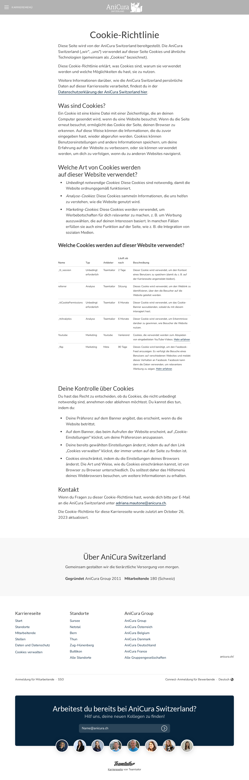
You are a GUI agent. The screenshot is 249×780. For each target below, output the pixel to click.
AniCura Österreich (138, 627)
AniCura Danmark (137, 639)
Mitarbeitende (25, 633)
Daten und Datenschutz (32, 645)
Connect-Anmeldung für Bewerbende (190, 679)
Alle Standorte (80, 657)
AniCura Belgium (136, 633)
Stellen (20, 639)
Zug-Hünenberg (82, 645)
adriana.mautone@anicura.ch (141, 503)
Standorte (22, 627)
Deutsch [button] (226, 679)
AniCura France (135, 651)
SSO (61, 679)
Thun (73, 639)
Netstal (75, 627)
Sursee (75, 621)
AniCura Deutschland (140, 645)
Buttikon (76, 651)
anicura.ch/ (227, 657)
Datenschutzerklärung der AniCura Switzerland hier (102, 92)
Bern (73, 633)
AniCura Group (135, 621)
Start (18, 621)
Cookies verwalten (28, 652)
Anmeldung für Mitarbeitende (34, 679)
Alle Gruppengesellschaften (145, 657)
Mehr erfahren (182, 339)
